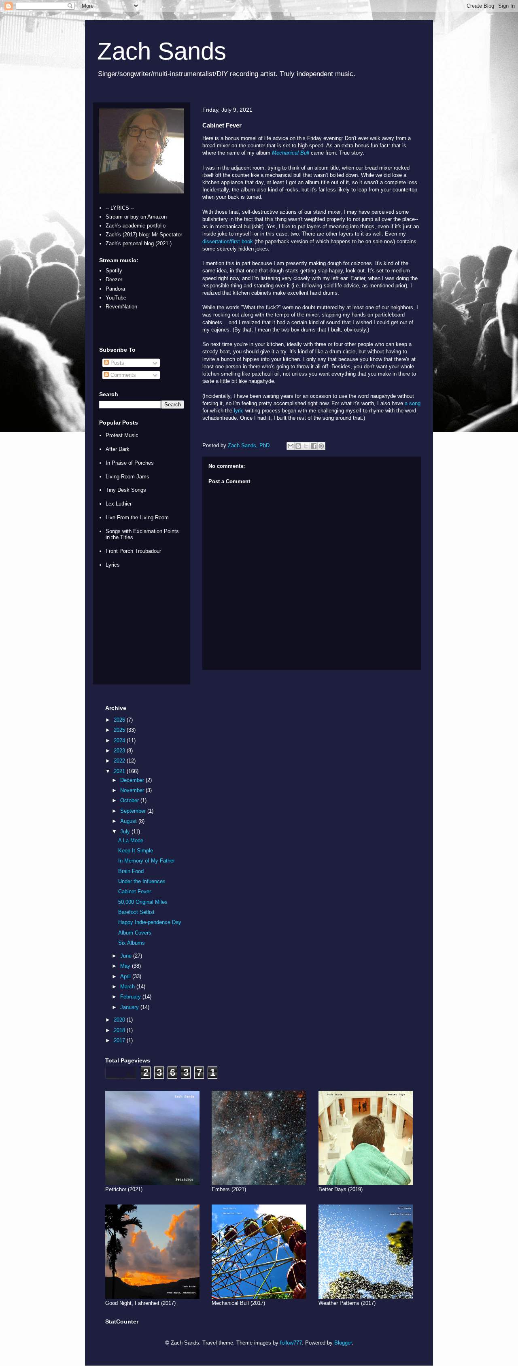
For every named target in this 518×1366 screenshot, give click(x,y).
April (126, 976)
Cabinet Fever (134, 891)
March (128, 987)
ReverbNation (121, 307)
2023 (120, 751)
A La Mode (130, 840)
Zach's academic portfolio (136, 226)
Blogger (343, 1343)
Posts (116, 363)
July (126, 832)
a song (412, 403)
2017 (120, 1040)
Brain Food (131, 871)
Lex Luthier (119, 504)
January (130, 1007)
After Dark (118, 449)
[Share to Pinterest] (321, 446)
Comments (122, 375)
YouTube (116, 298)
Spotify (114, 271)
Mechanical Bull (290, 153)
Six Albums (131, 943)
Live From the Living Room (137, 517)
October (130, 800)
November (133, 790)
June (126, 956)
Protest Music (122, 435)
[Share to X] (306, 446)
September (133, 811)
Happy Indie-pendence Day (149, 922)
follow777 (291, 1343)
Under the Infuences (142, 881)
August (129, 821)
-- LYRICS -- (120, 208)
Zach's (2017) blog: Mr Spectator (144, 235)
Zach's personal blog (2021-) (139, 243)
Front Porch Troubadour (133, 551)
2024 (120, 740)
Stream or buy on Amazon (136, 217)
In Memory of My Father (146, 861)
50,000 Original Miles (143, 902)
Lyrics (113, 565)
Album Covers (134, 933)
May (126, 966)
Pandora (115, 289)
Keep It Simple (135, 851)
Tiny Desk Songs (126, 490)
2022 (120, 761)
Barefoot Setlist (136, 912)
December (133, 780)
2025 (120, 730)
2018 (120, 1030)
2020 (120, 1020)
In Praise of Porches (130, 463)
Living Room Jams (127, 477)
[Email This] (291, 446)
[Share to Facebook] (314, 446)
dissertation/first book (227, 241)
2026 (120, 720)
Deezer (114, 279)
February (131, 997)
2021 (120, 771)
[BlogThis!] (298, 446)
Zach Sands (161, 51)
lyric (239, 411)
